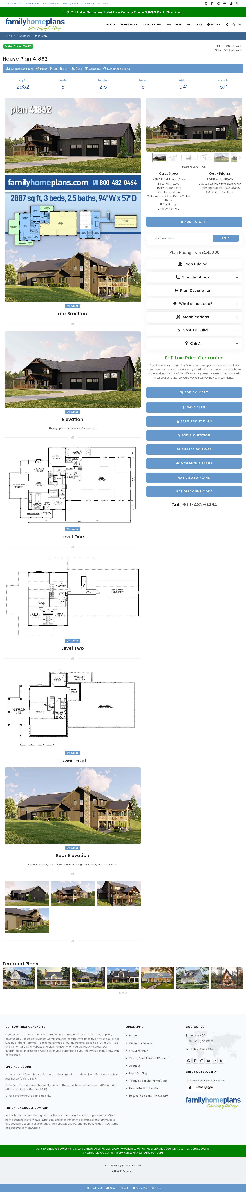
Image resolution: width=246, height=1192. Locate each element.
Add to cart (195, 222)
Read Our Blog (138, 1073)
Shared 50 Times (22, 69)
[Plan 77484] (157, 978)
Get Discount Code (194, 491)
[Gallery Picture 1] (27, 893)
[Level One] (73, 485)
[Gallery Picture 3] (119, 893)
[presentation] (6, 979)
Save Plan (195, 407)
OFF (204, 167)
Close (157, 1188)
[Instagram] (218, 3)
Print (43, 69)
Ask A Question (195, 435)
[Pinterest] (206, 3)
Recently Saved (70, 3)
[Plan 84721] (53, 978)
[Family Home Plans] (35, 24)
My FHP (215, 24)
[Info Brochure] (73, 199)
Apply (226, 238)
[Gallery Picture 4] (27, 920)
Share (113, 1188)
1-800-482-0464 (202, 1049)
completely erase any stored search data (136, 1152)
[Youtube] (225, 3)
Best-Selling (87, 3)
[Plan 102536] (123, 978)
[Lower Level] (73, 707)
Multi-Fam (174, 24)
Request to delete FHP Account (148, 1096)
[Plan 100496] (192, 978)
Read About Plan (196, 421)
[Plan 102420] (88, 978)
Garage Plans (152, 24)
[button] (119, 993)
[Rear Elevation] (73, 805)
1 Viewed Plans (196, 478)
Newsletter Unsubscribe (144, 1088)
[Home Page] (87, 1188)
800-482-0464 (14, 3)
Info (199, 24)
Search (110, 24)
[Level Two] (73, 595)
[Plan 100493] (19, 978)
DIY (188, 24)
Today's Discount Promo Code (148, 1081)
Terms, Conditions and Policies (148, 1058)
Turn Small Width (230, 50)
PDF (65, 69)
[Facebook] (212, 3)
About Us (134, 1066)
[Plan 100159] (227, 978)
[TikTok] (231, 3)
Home (8, 35)
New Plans (102, 3)
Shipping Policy (138, 1050)
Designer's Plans (118, 69)
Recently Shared (51, 3)
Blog (78, 69)
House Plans (128, 24)
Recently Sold (32, 3)
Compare (94, 69)
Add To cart (195, 392)
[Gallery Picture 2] (73, 893)
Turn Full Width (231, 46)
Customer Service (140, 1043)
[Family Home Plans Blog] (237, 3)
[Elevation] (194, 125)
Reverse (73, 306)
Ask (55, 69)
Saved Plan (141, 1188)
